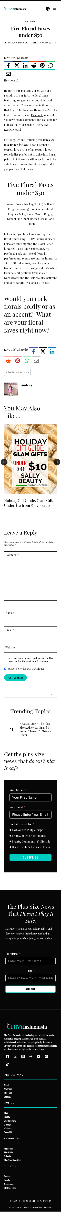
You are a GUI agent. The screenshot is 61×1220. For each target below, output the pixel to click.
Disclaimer (15, 1201)
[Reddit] (33, 65)
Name (10, 612)
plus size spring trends (17, 372)
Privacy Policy (44, 1201)
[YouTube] (38, 1056)
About (6, 1085)
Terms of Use (28, 1201)
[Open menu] (54, 8)
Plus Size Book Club (12, 1160)
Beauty (7, 1116)
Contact (7, 1096)
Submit (30, 989)
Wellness (8, 1128)
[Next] (57, 462)
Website (10, 647)
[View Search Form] (48, 9)
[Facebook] (8, 65)
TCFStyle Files (10, 1188)
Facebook (37, 115)
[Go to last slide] (4, 462)
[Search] (50, 693)
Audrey (11, 42)
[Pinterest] (42, 65)
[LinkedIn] (25, 65)
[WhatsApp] (50, 65)
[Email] (8, 74)
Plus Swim (8, 1148)
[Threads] (30, 1056)
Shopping (30, 21)
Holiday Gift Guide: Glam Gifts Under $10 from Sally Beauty (29, 503)
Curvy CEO (8, 1132)
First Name (16, 790)
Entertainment (10, 1120)
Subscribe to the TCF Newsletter (26, 668)
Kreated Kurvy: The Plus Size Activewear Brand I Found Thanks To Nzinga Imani (35, 729)
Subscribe (30, 857)
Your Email (16, 807)
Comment (12, 554)
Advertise (8, 1089)
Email (9, 630)
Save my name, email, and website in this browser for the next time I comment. (30, 660)
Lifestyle (7, 1124)
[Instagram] (23, 1056)
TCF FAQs (8, 1092)
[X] (17, 65)
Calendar (8, 1156)
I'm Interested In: (20, 824)
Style (6, 1113)
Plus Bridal (8, 1152)
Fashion (7, 1176)
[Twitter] (15, 1056)
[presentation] (30, 459)
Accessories (9, 1184)
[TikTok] (7, 1064)
